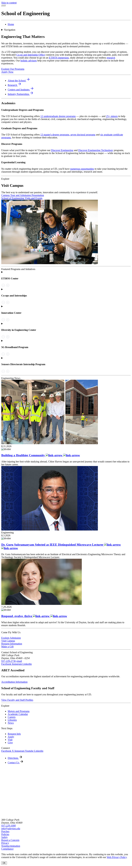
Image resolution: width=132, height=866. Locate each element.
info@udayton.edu (10, 828)
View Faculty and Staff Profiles (17, 700)
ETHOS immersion (59, 57)
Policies (5, 834)
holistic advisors (28, 60)
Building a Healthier (23, 455)
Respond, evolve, (17, 616)
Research (15, 85)
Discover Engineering (62, 150)
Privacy (5, 843)
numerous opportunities (82, 168)
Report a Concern (10, 840)
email (19, 661)
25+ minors (112, 116)
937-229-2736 (8, 661)
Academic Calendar (18, 714)
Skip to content (9, 2)
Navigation (9, 29)
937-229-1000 (8, 825)
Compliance (7, 848)
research (111, 57)
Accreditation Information (14, 682)
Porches (5, 831)
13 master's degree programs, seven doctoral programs (67, 134)
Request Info (14, 733)
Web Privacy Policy (117, 857)
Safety (4, 837)
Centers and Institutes (21, 89)
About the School (19, 80)
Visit (10, 739)
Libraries (12, 720)
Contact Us (14, 762)
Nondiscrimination (10, 846)
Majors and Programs (18, 711)
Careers (11, 717)
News (11, 722)
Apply (11, 736)
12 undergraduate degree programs (58, 116)
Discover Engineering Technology (95, 150)
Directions (13, 758)
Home (11, 24)
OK (4, 863)
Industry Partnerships (21, 94)
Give (10, 742)
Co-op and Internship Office (30, 54)
